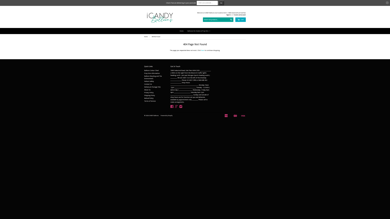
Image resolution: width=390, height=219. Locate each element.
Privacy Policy (149, 92)
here (202, 50)
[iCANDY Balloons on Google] (176, 107)
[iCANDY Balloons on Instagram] (180, 107)
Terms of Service (150, 101)
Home (182, 31)
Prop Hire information (152, 73)
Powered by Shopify (166, 115)
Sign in (228, 15)
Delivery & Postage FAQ (152, 87)
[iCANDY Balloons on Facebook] (171, 107)
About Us (147, 90)
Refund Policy (148, 98)
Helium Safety (149, 81)
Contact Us (148, 84)
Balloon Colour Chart (151, 70)
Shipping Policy (149, 95)
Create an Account (240, 15)
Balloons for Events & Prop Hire (199, 31)
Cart (242, 19)
